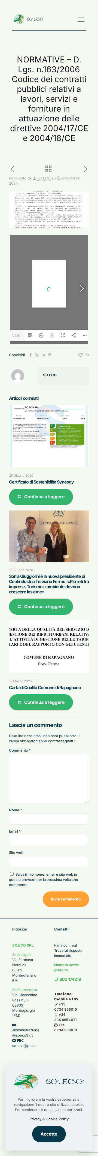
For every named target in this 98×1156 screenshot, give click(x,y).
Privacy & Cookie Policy (49, 1119)
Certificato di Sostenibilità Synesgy (41, 482)
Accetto (49, 1134)
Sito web (16, 852)
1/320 (16, 335)
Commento (20, 750)
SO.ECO (44, 178)
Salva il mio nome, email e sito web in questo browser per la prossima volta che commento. (43, 879)
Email (15, 831)
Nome (15, 810)
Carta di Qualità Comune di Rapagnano (45, 687)
